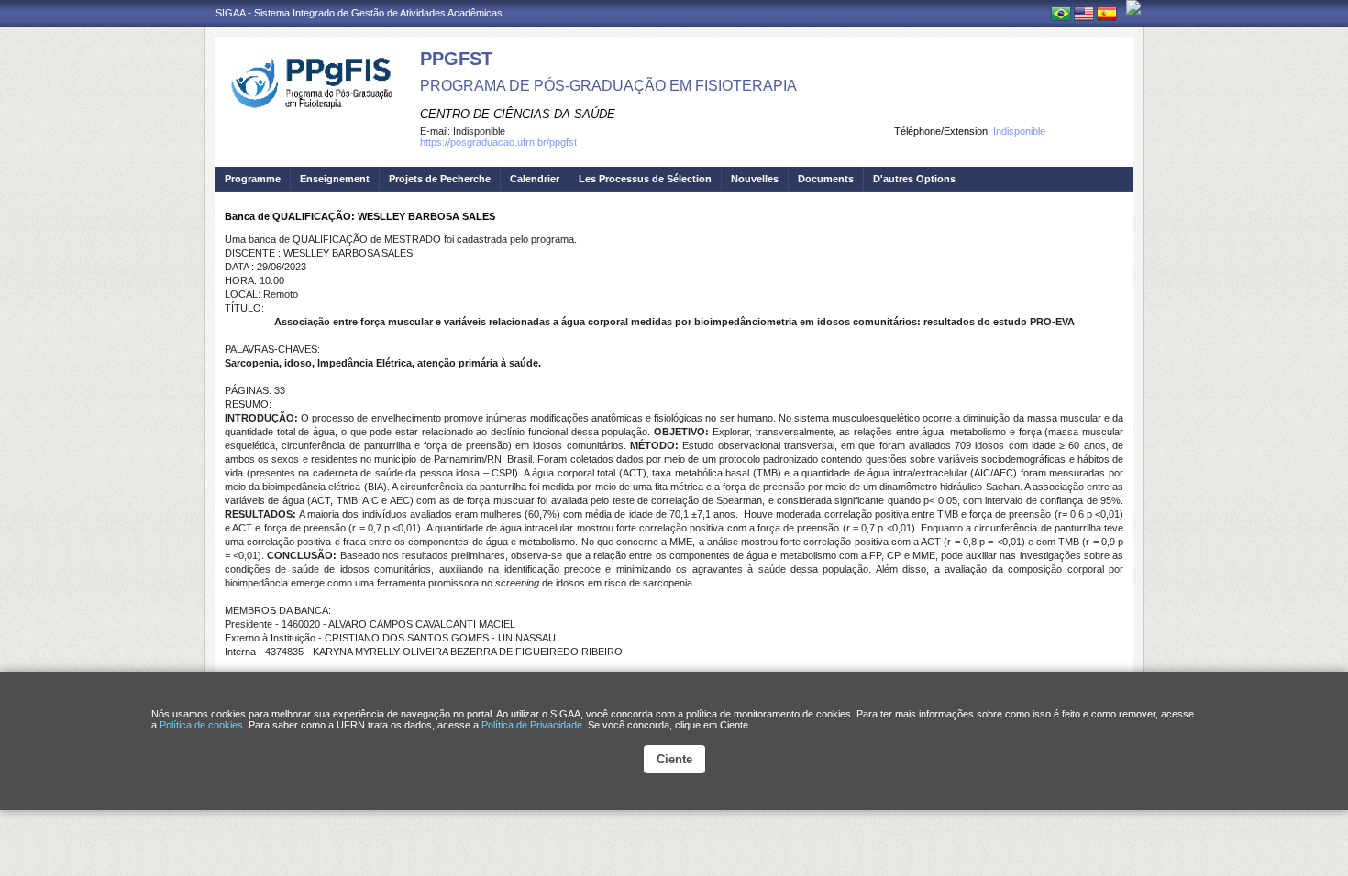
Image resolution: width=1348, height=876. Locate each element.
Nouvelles (755, 178)
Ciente (674, 759)
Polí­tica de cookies (201, 724)
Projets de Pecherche (440, 178)
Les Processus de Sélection (645, 178)
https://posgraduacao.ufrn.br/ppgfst (498, 142)
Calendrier (534, 178)
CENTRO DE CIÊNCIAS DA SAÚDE (517, 114)
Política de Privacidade (531, 724)
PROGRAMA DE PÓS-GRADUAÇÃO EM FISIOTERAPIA (608, 85)
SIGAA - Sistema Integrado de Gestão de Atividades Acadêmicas (359, 12)
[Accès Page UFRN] (1133, 7)
